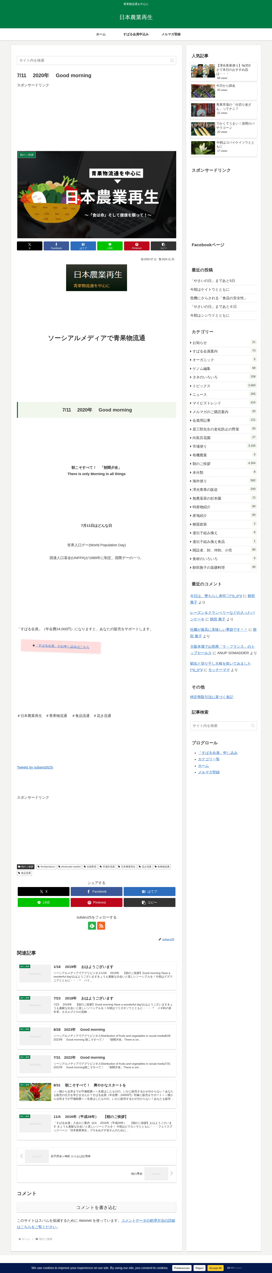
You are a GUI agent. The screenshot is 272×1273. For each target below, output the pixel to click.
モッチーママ (219, 670)
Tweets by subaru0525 (35, 767)
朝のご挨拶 (27, 866)
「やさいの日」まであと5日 (212, 281)
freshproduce (48, 866)
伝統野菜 (91, 866)
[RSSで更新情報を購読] (101, 926)
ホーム (203, 766)
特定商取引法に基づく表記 (211, 697)
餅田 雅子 (217, 619)
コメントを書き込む (96, 1207)
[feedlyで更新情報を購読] (92, 926)
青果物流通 (163, 866)
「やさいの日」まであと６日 (213, 307)
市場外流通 (109, 866)
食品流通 (26, 873)
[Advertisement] (96, 116)
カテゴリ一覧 (209, 759)
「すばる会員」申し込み (218, 753)
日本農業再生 (128, 866)
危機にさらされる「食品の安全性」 (219, 298)
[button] (172, 60)
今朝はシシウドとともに (210, 315)
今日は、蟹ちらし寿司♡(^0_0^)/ (216, 596)
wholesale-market (70, 866)
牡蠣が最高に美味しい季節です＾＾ (219, 630)
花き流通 (146, 866)
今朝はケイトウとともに (210, 289)
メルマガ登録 (209, 772)
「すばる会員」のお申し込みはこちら (62, 646)
